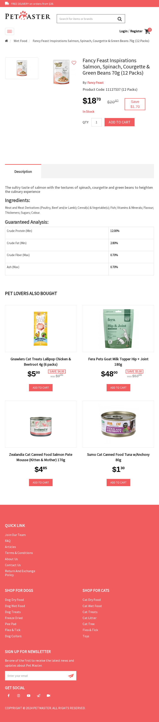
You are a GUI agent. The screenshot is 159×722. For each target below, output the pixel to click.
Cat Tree (89, 624)
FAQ (8, 541)
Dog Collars (13, 636)
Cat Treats (90, 612)
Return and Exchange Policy (20, 573)
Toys (86, 636)
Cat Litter (89, 618)
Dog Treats (13, 612)
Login (123, 31)
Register (136, 31)
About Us (11, 559)
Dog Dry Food (14, 600)
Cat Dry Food (92, 600)
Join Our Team (15, 535)
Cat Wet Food (92, 606)
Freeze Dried (14, 618)
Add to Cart (119, 122)
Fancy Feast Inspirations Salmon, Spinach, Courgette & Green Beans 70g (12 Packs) (91, 41)
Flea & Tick (12, 630)
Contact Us (13, 565)
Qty (85, 122)
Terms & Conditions (19, 553)
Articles (10, 547)
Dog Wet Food (15, 606)
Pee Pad (10, 624)
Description (23, 171)
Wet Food (20, 41)
